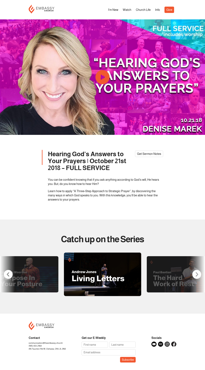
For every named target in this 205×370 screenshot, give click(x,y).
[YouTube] (154, 344)
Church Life (143, 10)
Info (157, 10)
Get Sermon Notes (149, 154)
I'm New (113, 10)
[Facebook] (173, 344)
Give (169, 10)
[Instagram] (167, 344)
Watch (127, 10)
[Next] (196, 274)
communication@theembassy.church (46, 343)
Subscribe (128, 360)
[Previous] (8, 274)
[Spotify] (160, 344)
